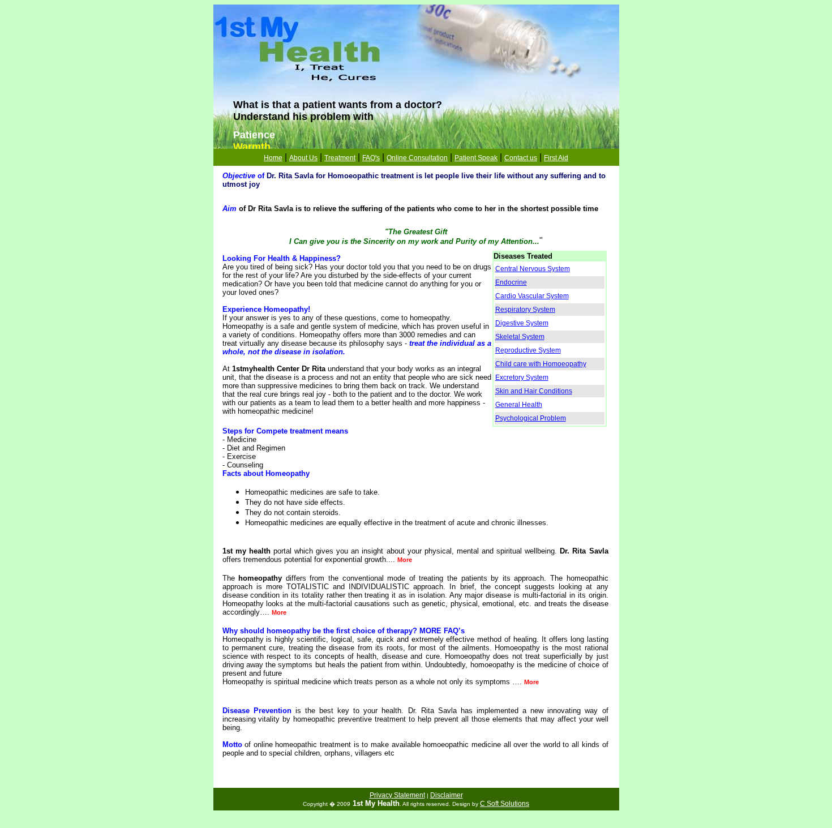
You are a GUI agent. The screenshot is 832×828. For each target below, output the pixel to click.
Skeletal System (519, 337)
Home (273, 158)
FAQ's (371, 158)
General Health (518, 405)
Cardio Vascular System (532, 296)
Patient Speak (476, 158)
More (404, 559)
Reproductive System (528, 350)
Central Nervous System (532, 269)
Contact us (520, 158)
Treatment (339, 158)
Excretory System (521, 377)
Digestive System (521, 323)
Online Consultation (417, 158)
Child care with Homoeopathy (540, 364)
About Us (303, 158)
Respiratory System (525, 310)
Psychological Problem (530, 418)
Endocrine (511, 282)
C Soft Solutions (504, 804)
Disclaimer (446, 795)
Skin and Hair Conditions (533, 391)
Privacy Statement (397, 795)
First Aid (556, 158)
